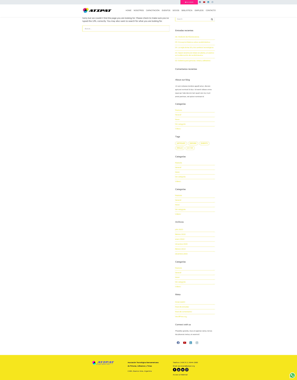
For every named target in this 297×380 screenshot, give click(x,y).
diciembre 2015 (181, 254)
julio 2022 (179, 229)
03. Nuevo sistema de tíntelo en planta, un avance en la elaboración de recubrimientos (194, 54)
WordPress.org (181, 317)
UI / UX (190, 148)
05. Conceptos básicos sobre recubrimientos (192, 42)
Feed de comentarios (183, 312)
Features (178, 110)
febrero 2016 (180, 249)
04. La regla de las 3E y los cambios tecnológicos (194, 47)
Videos (178, 129)
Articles (181, 143)
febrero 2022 (180, 234)
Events (204, 143)
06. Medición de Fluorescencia (187, 37)
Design (193, 143)
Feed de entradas (182, 307)
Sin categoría (180, 124)
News (177, 119)
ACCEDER (189, 2)
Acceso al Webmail (180, 375)
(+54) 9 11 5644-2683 (189, 362)
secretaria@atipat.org (186, 366)
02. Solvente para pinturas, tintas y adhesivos (192, 61)
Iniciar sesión (180, 302)
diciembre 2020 (181, 244)
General (178, 115)
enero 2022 (179, 239)
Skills (180, 148)
